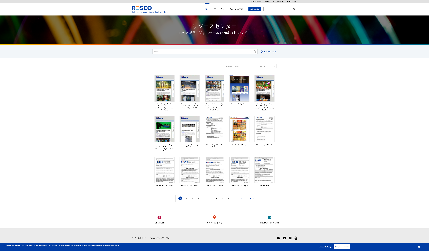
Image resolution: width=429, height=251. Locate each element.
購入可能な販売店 (278, 2)
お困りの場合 (255, 9)
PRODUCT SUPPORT (269, 222)
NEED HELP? (159, 222)
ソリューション (220, 9)
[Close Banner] (419, 247)
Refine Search (270, 51)
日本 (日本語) (291, 2)
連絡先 (267, 2)
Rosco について (157, 238)
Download (214, 134)
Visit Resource (165, 86)
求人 (168, 238)
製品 (207, 9)
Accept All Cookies (342, 247)
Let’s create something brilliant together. (142, 12)
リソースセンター (257, 2)
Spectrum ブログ (237, 9)
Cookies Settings (325, 247)
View (214, 120)
